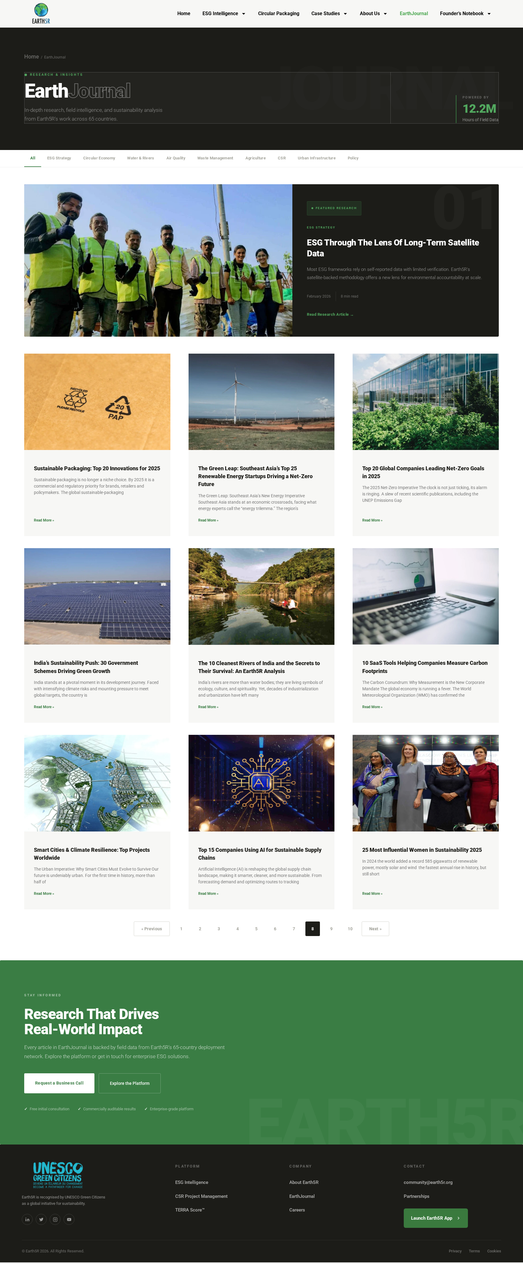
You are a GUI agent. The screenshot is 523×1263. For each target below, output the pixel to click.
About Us (370, 13)
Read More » (44, 520)
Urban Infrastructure (317, 158)
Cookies (494, 1251)
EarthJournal (414, 13)
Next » (375, 928)
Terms (474, 1251)
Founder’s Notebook (462, 13)
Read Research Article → (330, 314)
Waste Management (215, 158)
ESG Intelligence (220, 13)
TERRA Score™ (190, 1210)
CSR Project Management (201, 1196)
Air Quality (175, 158)
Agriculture (255, 158)
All (32, 158)
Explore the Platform (130, 1083)
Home (183, 13)
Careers (297, 1210)
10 (352, 926)
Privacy (455, 1251)
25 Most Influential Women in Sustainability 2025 (422, 850)
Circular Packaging (278, 13)
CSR (282, 158)
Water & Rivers (140, 158)
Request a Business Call (59, 1083)
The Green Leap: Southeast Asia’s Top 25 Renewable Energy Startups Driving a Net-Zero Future (255, 476)
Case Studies (325, 13)
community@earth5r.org (428, 1182)
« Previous (151, 928)
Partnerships (416, 1196)
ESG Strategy (59, 158)
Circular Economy (99, 158)
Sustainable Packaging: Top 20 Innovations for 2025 (97, 468)
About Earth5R (303, 1182)
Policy (353, 158)
